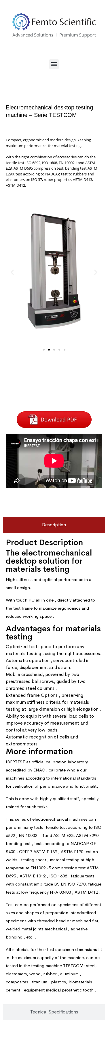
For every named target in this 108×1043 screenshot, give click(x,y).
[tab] (54, 525)
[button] (54, 64)
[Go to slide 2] (49, 350)
